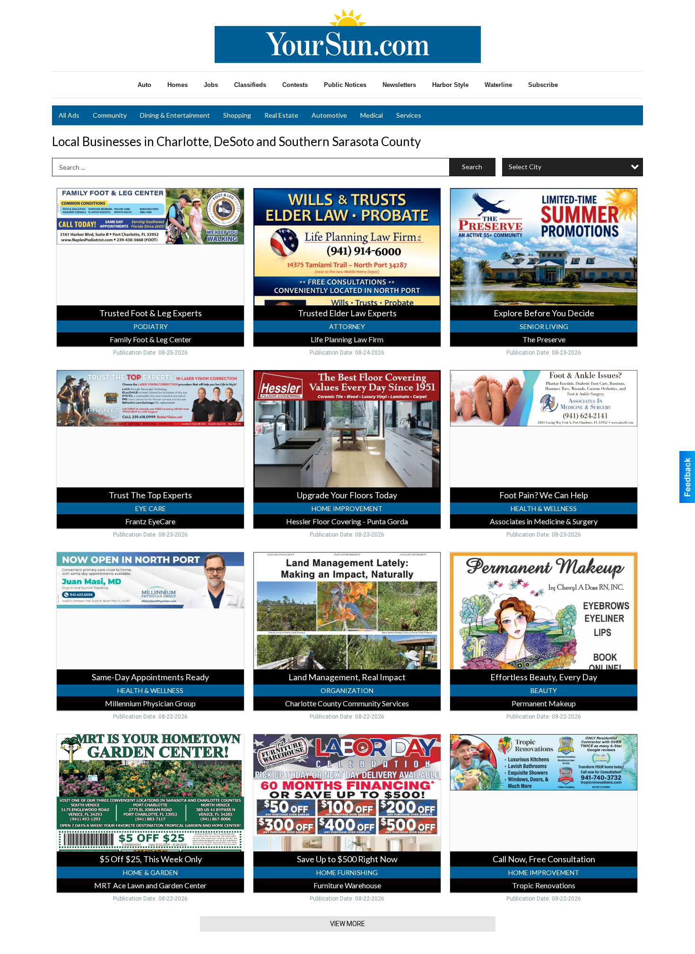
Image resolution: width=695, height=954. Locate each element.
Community (110, 115)
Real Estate (281, 115)
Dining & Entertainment (175, 115)
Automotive (329, 115)
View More (347, 924)
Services (408, 115)
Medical (371, 115)
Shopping (237, 115)
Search (472, 167)
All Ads (69, 115)
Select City (525, 167)
